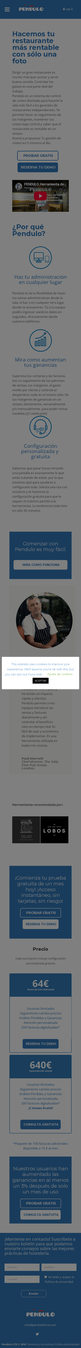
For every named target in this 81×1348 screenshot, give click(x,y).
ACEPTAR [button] (40, 680)
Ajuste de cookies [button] (59, 674)
